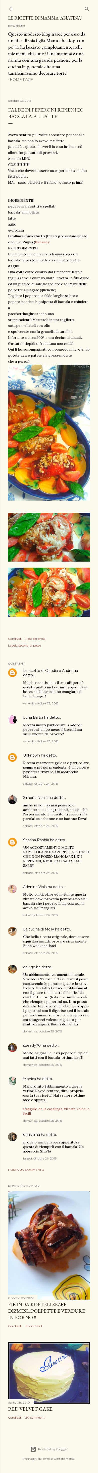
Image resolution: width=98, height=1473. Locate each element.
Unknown (31, 755)
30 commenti (35, 1417)
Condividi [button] (15, 639)
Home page (21, 79)
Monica (29, 1079)
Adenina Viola (35, 887)
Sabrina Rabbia (36, 840)
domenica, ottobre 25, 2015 (42, 1031)
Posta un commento (26, 1170)
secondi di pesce (30, 645)
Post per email (35, 639)
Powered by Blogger (53, 1449)
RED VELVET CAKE (30, 1409)
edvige (29, 967)
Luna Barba (33, 717)
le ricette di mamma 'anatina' (45, 18)
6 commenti (34, 1326)
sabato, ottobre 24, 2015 (40, 783)
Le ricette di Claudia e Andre (48, 670)
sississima (31, 1134)
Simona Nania (35, 797)
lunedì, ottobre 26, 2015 (40, 1158)
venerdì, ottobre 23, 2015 (40, 703)
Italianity (42, 242)
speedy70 (32, 1045)
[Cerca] (87, 8)
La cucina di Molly (38, 929)
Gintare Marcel (64, 1458)
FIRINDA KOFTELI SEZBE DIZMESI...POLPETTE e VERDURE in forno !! (46, 1311)
